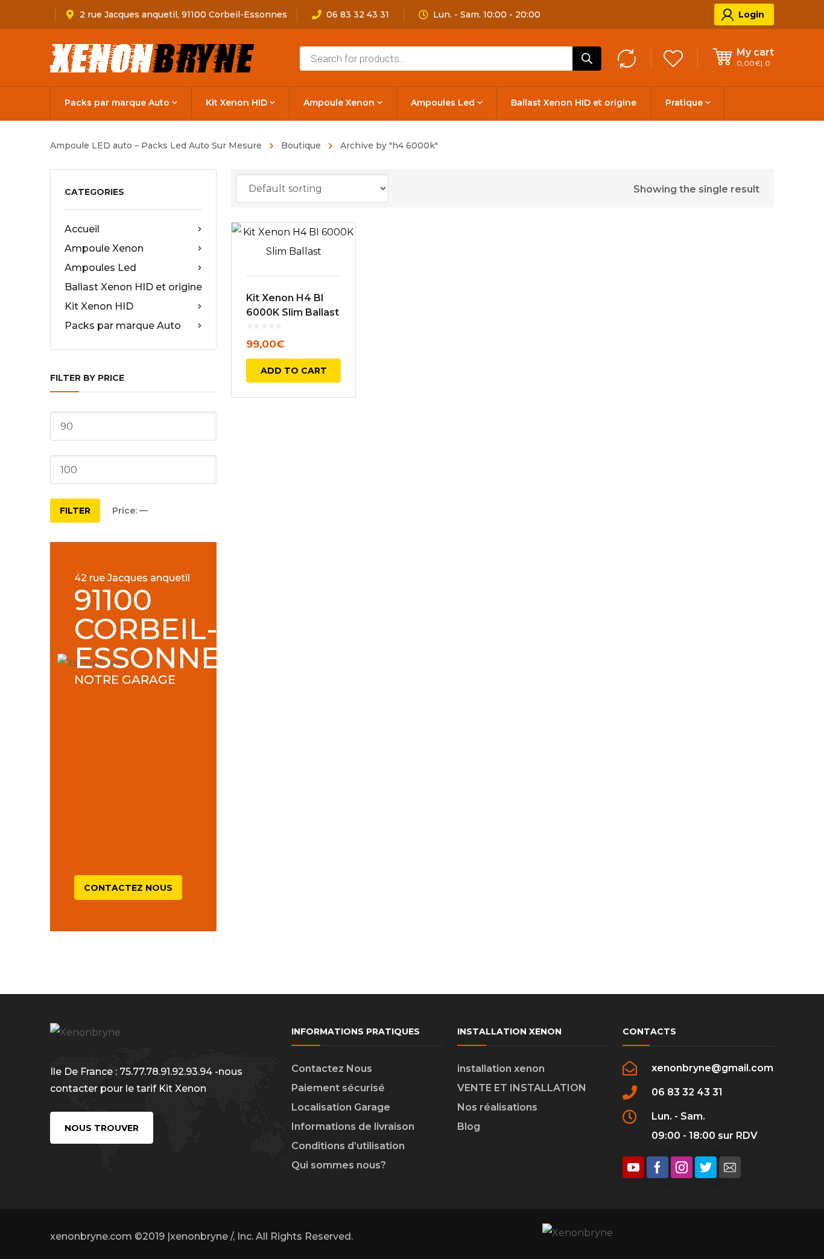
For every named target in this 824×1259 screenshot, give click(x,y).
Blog (468, 1126)
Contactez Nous (331, 1068)
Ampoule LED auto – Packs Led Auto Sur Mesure (156, 145)
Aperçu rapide (294, 242)
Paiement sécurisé (338, 1088)
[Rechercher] (586, 58)
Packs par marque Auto (123, 325)
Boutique (301, 145)
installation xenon (501, 1068)
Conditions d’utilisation (348, 1146)
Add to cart (294, 370)
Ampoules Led (100, 267)
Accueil (82, 229)
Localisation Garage (340, 1107)
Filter (75, 510)
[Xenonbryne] (153, 57)
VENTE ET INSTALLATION (521, 1088)
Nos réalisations (497, 1107)
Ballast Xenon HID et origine (133, 287)
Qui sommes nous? (338, 1165)
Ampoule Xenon (104, 248)
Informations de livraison (352, 1126)
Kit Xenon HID (99, 306)
